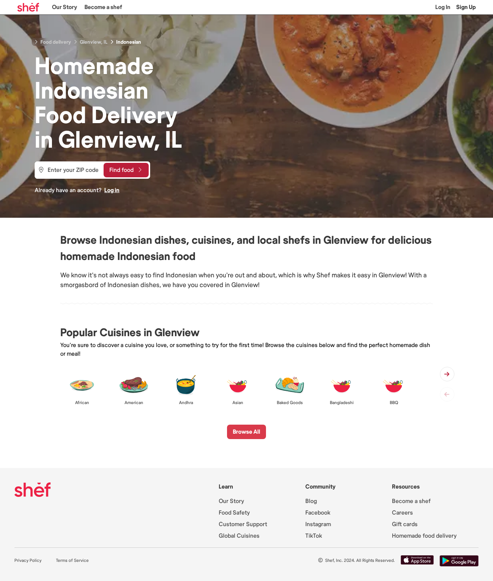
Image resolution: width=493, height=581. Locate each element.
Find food (121, 170)
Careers (402, 512)
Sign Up (466, 7)
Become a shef (103, 7)
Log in (111, 190)
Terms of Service (72, 560)
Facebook (317, 512)
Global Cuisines (239, 535)
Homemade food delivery (424, 535)
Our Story (64, 7)
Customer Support (243, 524)
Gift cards (405, 524)
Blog (311, 501)
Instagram (318, 524)
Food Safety (234, 512)
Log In (442, 7)
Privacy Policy (28, 560)
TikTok (313, 535)
